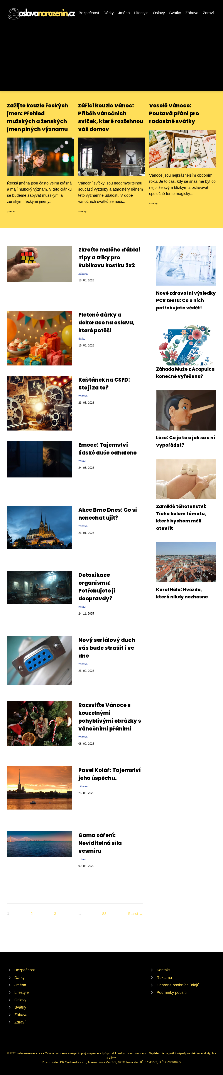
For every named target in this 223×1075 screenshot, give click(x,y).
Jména (124, 13)
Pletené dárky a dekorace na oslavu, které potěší (106, 322)
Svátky (175, 13)
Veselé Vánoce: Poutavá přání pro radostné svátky (174, 113)
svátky (82, 211)
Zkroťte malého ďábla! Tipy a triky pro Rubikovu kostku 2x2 (109, 257)
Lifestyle (141, 13)
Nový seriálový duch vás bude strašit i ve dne (106, 647)
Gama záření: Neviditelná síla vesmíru (100, 843)
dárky (81, 338)
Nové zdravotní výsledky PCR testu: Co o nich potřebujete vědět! (186, 300)
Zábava (191, 13)
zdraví (82, 461)
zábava (83, 273)
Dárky (108, 13)
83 (104, 913)
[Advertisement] (111, 53)
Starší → (135, 913)
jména (11, 211)
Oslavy (159, 13)
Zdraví (208, 13)
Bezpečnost (89, 13)
